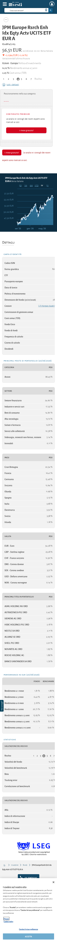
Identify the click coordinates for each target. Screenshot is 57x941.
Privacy (6, 918)
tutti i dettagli (13, 84)
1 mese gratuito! (26, 130)
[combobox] (28, 10)
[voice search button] (45, 10)
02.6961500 (30, 877)
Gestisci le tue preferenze (28, 929)
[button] (2, 706)
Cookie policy (8, 921)
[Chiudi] (53, 882)
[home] (4, 865)
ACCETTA (28, 936)
